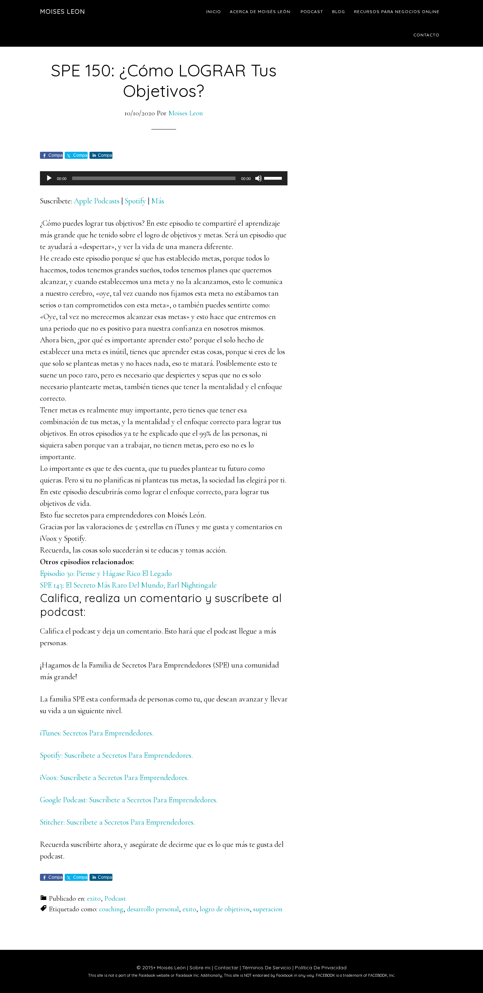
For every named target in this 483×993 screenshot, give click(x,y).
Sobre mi (200, 967)
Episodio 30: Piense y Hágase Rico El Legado (106, 573)
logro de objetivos (225, 909)
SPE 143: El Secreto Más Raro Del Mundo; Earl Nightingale (128, 585)
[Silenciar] (258, 178)
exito (94, 898)
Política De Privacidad (321, 967)
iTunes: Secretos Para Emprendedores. (96, 733)
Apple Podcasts (97, 201)
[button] (163, 410)
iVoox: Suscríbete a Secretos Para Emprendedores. (114, 777)
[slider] (274, 177)
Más (157, 201)
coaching (111, 909)
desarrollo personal (153, 909)
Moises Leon (62, 11)
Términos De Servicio (266, 967)
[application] (163, 178)
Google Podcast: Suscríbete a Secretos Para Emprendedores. (128, 799)
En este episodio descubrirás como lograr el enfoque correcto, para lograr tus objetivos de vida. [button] (154, 497)
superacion (268, 909)
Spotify (135, 201)
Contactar (226, 967)
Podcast (115, 898)
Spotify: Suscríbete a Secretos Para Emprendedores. (116, 755)
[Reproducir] (49, 178)
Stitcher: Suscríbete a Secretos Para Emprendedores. (117, 822)
